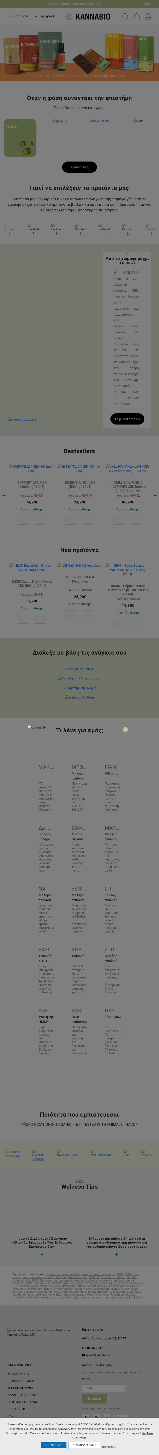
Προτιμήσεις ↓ (109, 1446)
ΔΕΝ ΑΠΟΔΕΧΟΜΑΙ (84, 1445)
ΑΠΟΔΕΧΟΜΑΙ (53, 1445)
